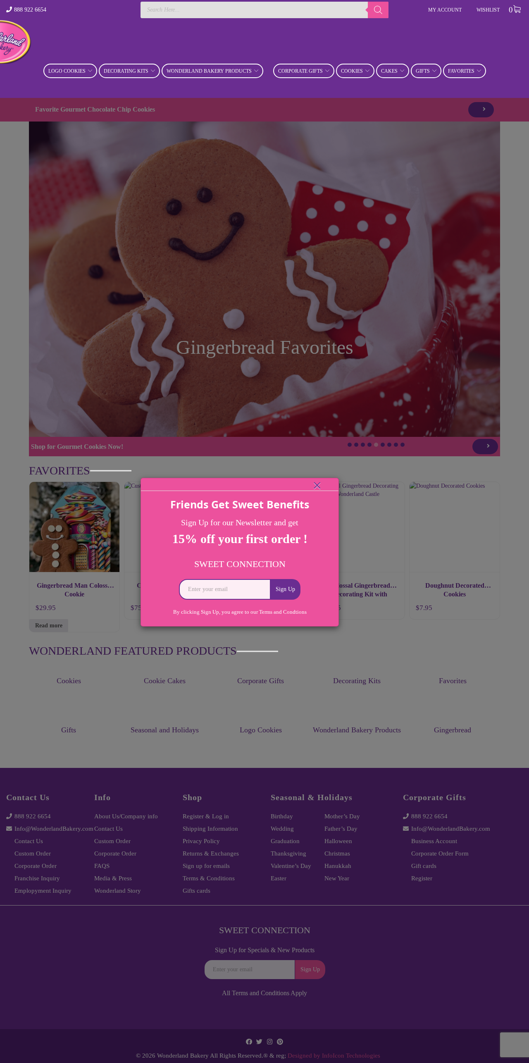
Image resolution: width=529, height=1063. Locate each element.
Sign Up (285, 589)
